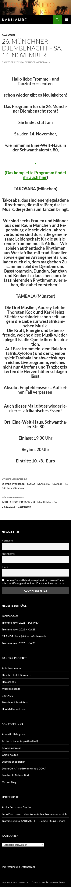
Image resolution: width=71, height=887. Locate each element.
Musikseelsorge (11, 688)
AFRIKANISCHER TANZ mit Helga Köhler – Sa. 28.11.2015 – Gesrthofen (29, 502)
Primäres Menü (66, 19)
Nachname (8, 553)
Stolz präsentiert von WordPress (49, 882)
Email (5, 567)
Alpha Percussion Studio (16, 807)
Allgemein (8, 34)
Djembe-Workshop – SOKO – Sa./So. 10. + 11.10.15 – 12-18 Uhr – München (35, 484)
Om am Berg (9, 782)
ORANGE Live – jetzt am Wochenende (24, 636)
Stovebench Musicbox (15, 702)
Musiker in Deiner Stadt (16, 775)
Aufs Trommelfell (12, 668)
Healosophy (9, 681)
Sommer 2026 (10, 615)
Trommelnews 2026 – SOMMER (20, 622)
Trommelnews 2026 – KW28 (18, 643)
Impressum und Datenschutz (18, 866)
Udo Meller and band (14, 709)
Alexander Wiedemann (36, 62)
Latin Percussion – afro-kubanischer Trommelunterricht (35, 814)
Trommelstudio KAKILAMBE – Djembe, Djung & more (33, 820)
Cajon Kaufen (10, 754)
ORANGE (7, 695)
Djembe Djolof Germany (16, 675)
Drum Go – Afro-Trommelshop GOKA (24, 768)
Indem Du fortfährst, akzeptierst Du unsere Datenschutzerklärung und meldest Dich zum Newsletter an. (34, 581)
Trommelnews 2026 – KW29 (18, 629)
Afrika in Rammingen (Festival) (20, 741)
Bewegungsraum (11, 747)
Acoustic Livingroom (14, 734)
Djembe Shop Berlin (13, 761)
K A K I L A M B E (14, 20)
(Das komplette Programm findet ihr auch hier (35, 175)
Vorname (7, 540)
